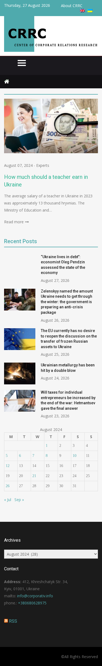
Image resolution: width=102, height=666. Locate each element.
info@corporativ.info (35, 595)
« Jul (7, 499)
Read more (14, 221)
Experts (42, 165)
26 (8, 486)
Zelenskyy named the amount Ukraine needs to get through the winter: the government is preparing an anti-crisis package (67, 302)
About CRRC (71, 5)
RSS (13, 621)
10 (74, 456)
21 (34, 476)
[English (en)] (82, 10)
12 (8, 466)
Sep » (19, 499)
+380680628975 (32, 602)
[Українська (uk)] (90, 10)
